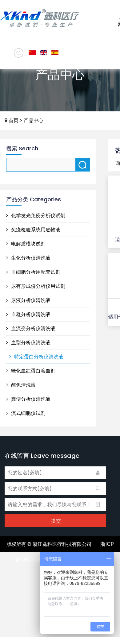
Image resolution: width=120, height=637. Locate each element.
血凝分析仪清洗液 (30, 314)
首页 (13, 120)
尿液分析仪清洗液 (30, 300)
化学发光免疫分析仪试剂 (37, 215)
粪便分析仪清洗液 (30, 399)
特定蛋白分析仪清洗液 (38, 356)
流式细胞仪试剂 (28, 413)
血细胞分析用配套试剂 (35, 272)
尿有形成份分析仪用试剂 (37, 286)
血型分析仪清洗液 (30, 342)
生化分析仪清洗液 (30, 257)
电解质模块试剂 (28, 243)
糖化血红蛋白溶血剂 (32, 370)
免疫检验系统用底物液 (35, 229)
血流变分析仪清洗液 (32, 328)
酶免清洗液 (23, 384)
